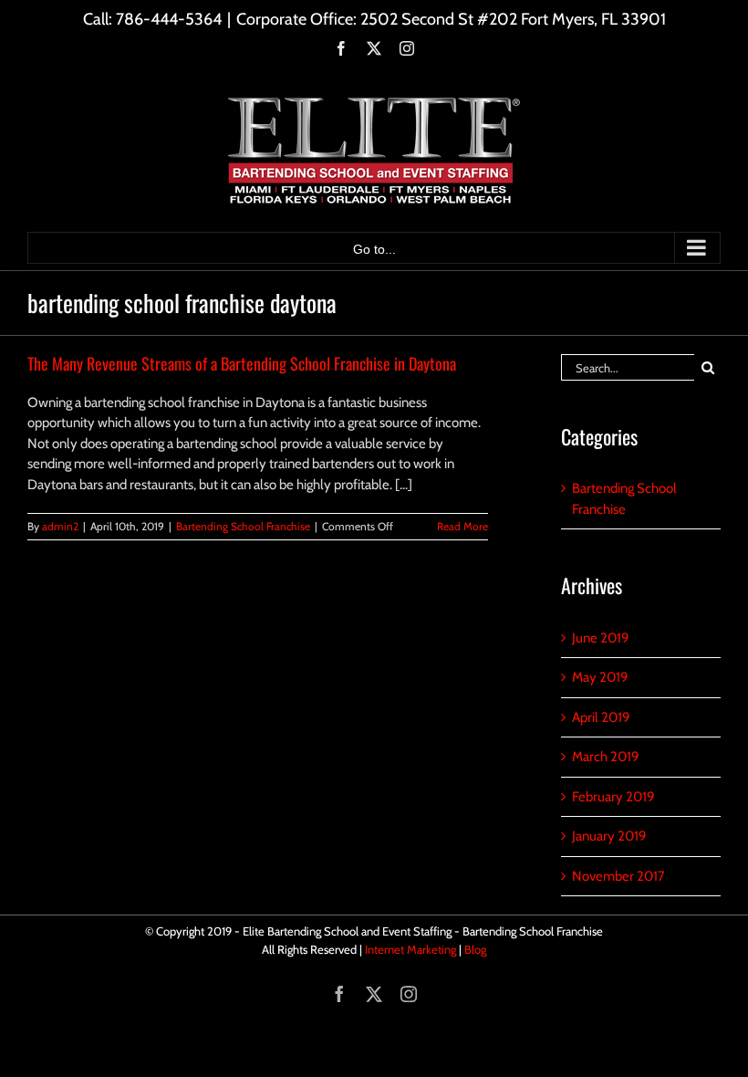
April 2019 (601, 717)
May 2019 (600, 677)
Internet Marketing (410, 949)
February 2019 (613, 797)
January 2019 (609, 836)
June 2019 (600, 638)
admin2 (60, 526)
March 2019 (605, 756)
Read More (462, 526)
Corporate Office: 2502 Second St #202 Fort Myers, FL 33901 (451, 19)
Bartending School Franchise (243, 526)
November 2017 (618, 876)
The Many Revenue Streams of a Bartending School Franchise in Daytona (241, 363)
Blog (475, 949)
